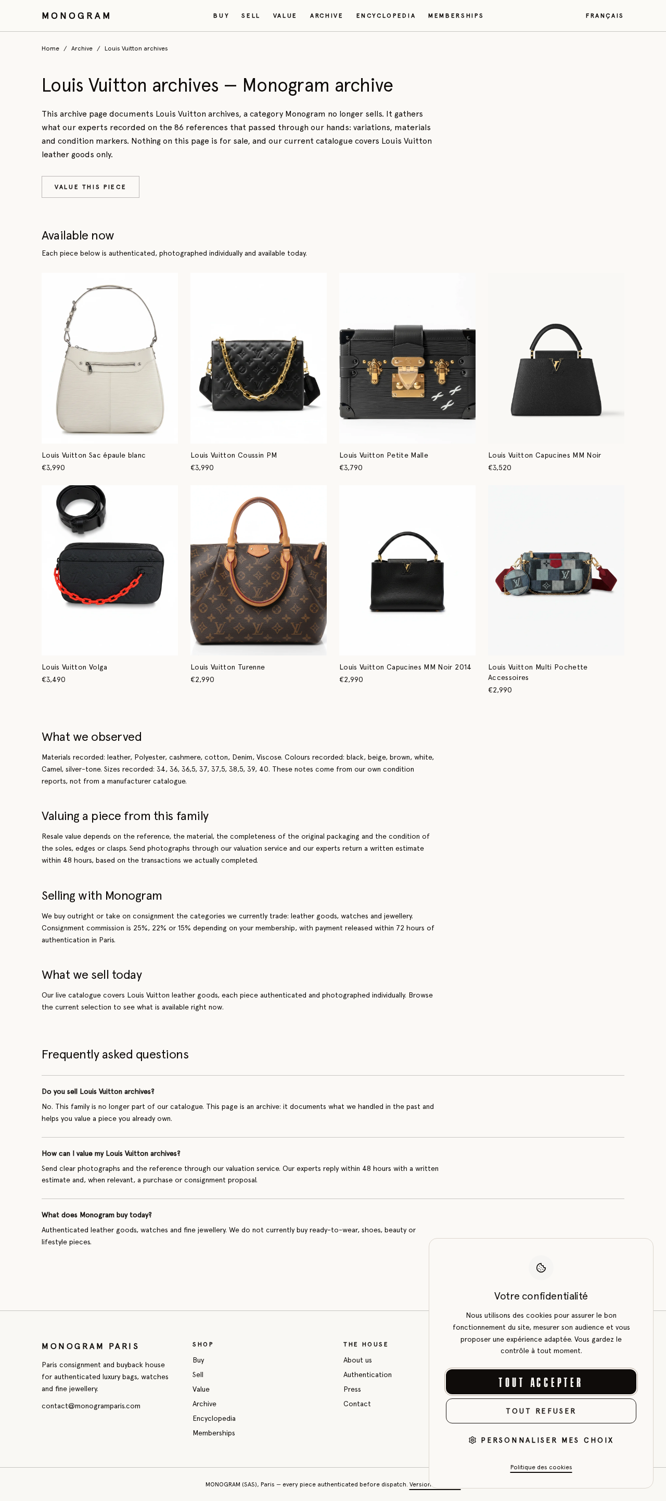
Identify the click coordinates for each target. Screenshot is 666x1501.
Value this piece (90, 187)
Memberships (456, 15)
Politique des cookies (541, 1467)
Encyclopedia (386, 15)
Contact (357, 1403)
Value (285, 15)
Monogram (77, 15)
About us (357, 1360)
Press (352, 1389)
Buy (221, 15)
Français (605, 15)
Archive (326, 15)
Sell (251, 15)
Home (50, 48)
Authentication (367, 1374)
